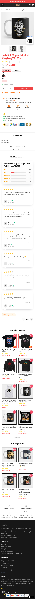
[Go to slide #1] (13, 49)
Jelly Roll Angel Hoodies (8, 374)
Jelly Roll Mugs (24, 10)
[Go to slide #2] (22, 49)
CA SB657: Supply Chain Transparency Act (11, 553)
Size (3, 78)
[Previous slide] (3, 28)
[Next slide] (32, 28)
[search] (30, 5)
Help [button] (32, 597)
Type (3, 67)
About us (3, 544)
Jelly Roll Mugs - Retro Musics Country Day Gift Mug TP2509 (8, 465)
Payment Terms (5, 563)
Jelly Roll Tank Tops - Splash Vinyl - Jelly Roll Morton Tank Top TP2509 (9, 401)
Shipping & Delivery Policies (8, 561)
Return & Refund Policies (7, 565)
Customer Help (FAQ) (6, 570)
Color (3, 73)
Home (2, 10)
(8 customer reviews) (14, 62)
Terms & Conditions (6, 546)
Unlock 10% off (3, 592)
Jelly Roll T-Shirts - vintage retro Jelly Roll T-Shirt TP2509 (25, 376)
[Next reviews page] (31, 319)
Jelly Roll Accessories (12, 10)
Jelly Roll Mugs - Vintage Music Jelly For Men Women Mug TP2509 (9, 427)
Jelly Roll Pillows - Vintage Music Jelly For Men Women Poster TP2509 (25, 427)
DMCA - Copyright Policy (7, 551)
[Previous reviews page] (23, 319)
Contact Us (4, 567)
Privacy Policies (5, 549)
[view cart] (33, 5)
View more (17, 437)
